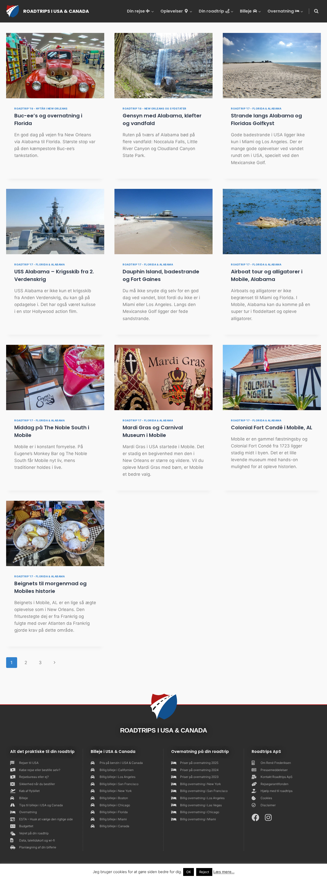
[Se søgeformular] (316, 11)
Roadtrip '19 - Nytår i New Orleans (40, 108)
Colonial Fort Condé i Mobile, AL (271, 427)
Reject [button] (204, 872)
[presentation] (55, 65)
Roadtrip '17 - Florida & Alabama (256, 108)
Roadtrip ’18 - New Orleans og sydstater (154, 108)
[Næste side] (54, 662)
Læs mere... (224, 871)
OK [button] (188, 872)
